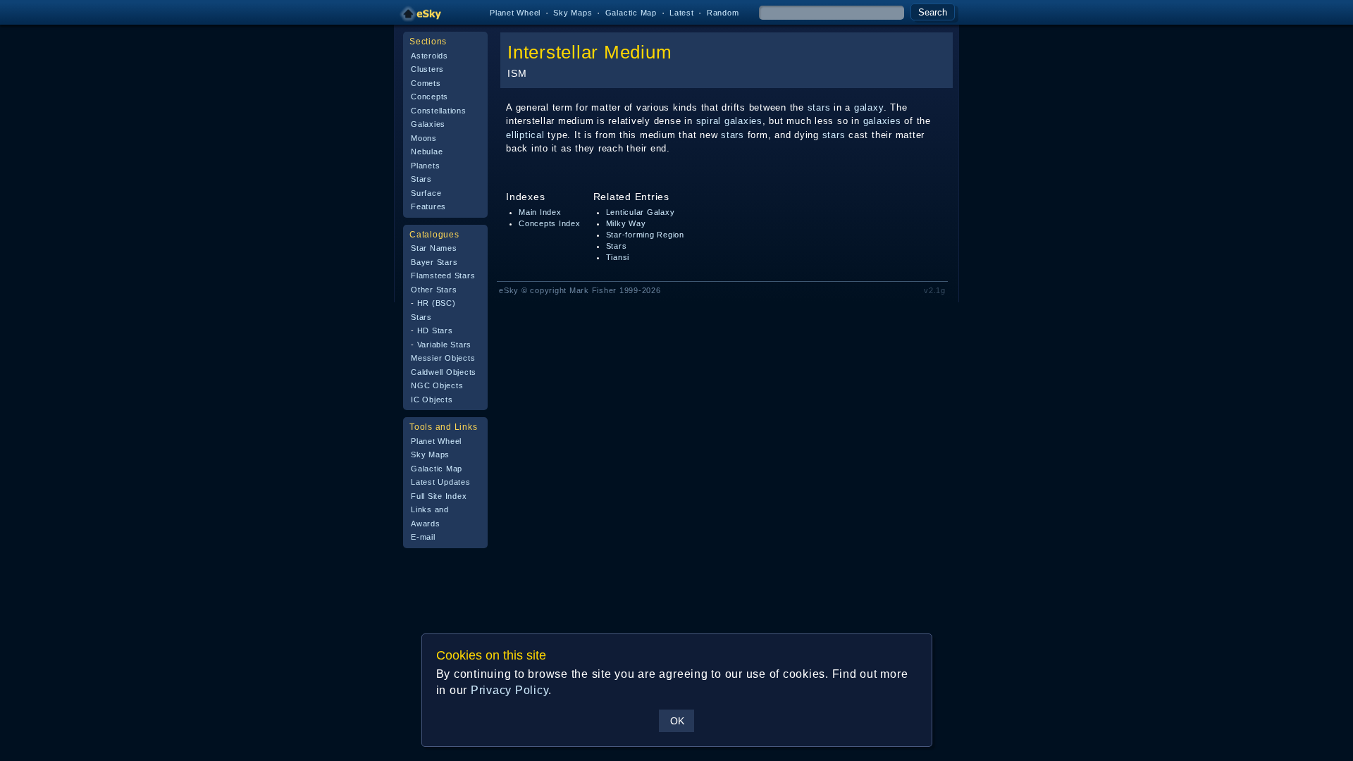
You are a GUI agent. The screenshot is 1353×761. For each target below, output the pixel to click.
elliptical (525, 135)
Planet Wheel (515, 12)
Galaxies (428, 124)
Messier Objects (443, 358)
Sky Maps (572, 12)
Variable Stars (444, 344)
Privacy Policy (510, 690)
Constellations (439, 110)
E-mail (423, 537)
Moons (424, 138)
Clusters (427, 69)
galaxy (869, 107)
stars (819, 107)
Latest (681, 12)
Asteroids (429, 55)
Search (932, 12)
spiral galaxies (729, 121)
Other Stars (434, 289)
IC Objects (432, 399)
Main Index (540, 212)
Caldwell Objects (443, 372)
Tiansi (618, 257)
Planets (425, 165)
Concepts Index (550, 223)
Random (723, 12)
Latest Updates (441, 482)
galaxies (882, 121)
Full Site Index (439, 496)
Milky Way (626, 223)
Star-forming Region (645, 234)
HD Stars (435, 330)
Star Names (434, 248)
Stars (421, 179)
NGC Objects (437, 385)
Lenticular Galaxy (640, 212)
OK (677, 720)
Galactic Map (631, 12)
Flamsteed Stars (443, 275)
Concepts (429, 96)
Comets (426, 83)
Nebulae (427, 151)
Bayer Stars (434, 262)
